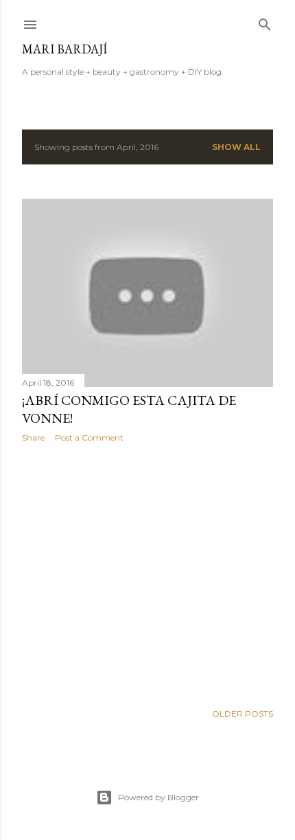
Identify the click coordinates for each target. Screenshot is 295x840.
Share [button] (33, 437)
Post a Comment (89, 437)
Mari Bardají (64, 49)
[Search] (265, 21)
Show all (236, 147)
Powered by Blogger (158, 797)
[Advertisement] (147, 573)
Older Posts (242, 713)
